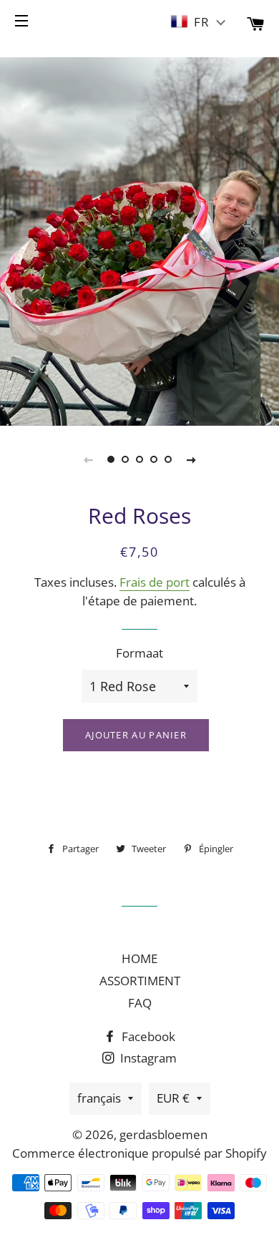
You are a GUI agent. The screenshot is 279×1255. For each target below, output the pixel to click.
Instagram (147, 1058)
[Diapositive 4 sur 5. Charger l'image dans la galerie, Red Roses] (154, 459)
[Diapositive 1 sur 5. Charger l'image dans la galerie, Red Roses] (111, 459)
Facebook (147, 1036)
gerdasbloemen (163, 1134)
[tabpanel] (139, 240)
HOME (139, 958)
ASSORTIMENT (139, 980)
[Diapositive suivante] (191, 459)
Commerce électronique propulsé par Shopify (139, 1153)
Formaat (139, 653)
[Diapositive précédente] (88, 459)
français (99, 1098)
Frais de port (154, 582)
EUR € (173, 1098)
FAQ (140, 1003)
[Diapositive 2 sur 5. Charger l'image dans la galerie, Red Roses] (125, 459)
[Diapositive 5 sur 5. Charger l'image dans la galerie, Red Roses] (168, 459)
